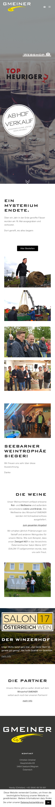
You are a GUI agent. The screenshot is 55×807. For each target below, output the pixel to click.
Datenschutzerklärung (32, 802)
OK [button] (48, 802)
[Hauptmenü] (49, 7)
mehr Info (6, 656)
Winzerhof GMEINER (27, 691)
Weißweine (25, 505)
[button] (27, 248)
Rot (12, 505)
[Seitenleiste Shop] (44, 7)
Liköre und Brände (32, 509)
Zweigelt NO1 (21, 541)
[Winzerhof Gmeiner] (17, 7)
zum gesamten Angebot (35, 525)
